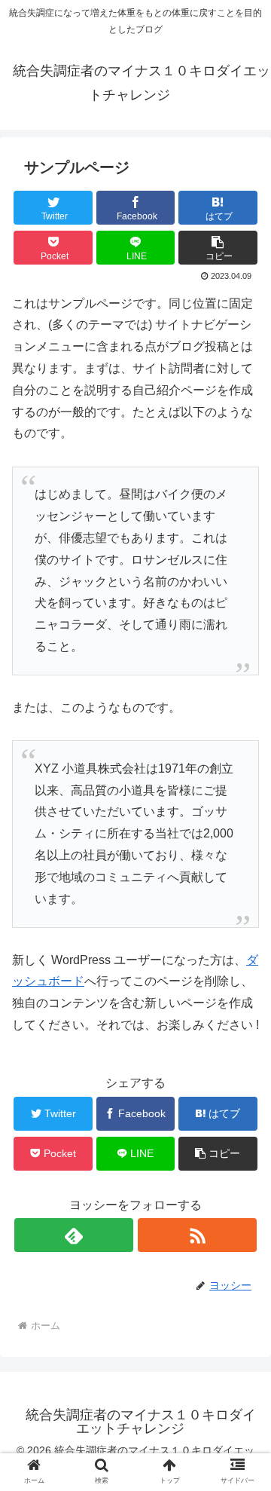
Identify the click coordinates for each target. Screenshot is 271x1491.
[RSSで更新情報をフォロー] (197, 1235)
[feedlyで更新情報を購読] (73, 1235)
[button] (242, 1297)
